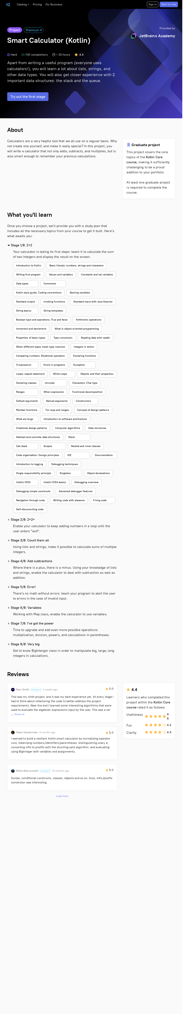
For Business (54, 4)
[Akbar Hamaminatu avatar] (13, 732)
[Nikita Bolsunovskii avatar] (13, 771)
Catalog (22, 4)
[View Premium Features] (33, 30)
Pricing (37, 4)
